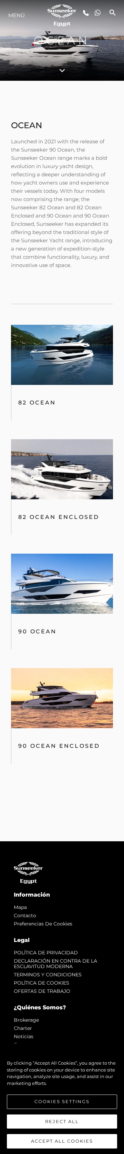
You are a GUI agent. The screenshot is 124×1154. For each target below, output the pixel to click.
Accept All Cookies (62, 1141)
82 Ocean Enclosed (58, 517)
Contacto (25, 915)
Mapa (20, 907)
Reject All (62, 1121)
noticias (23, 1036)
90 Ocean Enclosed (59, 746)
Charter (23, 1028)
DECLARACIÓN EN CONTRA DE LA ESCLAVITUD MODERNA (55, 963)
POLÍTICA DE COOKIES (41, 983)
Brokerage (26, 1020)
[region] (62, 1098)
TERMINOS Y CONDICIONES (48, 975)
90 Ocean (37, 631)
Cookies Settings (62, 1101)
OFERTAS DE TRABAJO (42, 991)
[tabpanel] (62, 461)
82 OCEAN (37, 402)
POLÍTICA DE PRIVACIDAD (46, 953)
